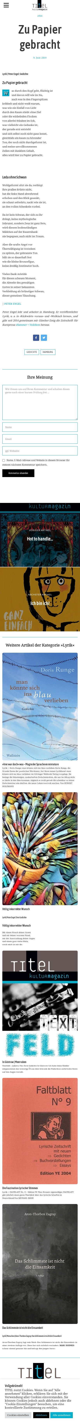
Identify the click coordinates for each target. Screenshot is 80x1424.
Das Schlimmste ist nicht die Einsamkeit (22, 1327)
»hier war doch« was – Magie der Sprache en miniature (30, 764)
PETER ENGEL (12, 303)
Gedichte (32, 352)
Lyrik (40, 16)
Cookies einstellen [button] (18, 1415)
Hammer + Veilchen (27, 324)
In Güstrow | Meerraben (14, 1062)
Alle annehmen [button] (61, 1415)
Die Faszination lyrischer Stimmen (20, 1188)
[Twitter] (44, 338)
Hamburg (48, 352)
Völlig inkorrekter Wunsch (16, 909)
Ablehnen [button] (41, 1415)
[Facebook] (36, 338)
